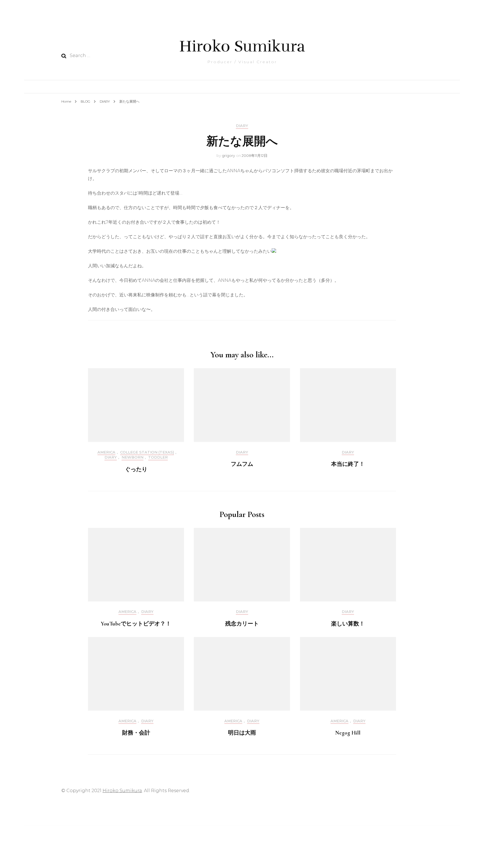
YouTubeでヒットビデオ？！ (136, 623)
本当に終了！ (348, 464)
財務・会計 (136, 732)
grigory (228, 155)
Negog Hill (347, 732)
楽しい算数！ (348, 623)
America (106, 452)
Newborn (132, 457)
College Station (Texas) (147, 452)
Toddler (158, 457)
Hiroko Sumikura (242, 46)
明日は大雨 (242, 732)
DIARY (242, 126)
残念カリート (242, 623)
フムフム (242, 464)
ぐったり (136, 469)
